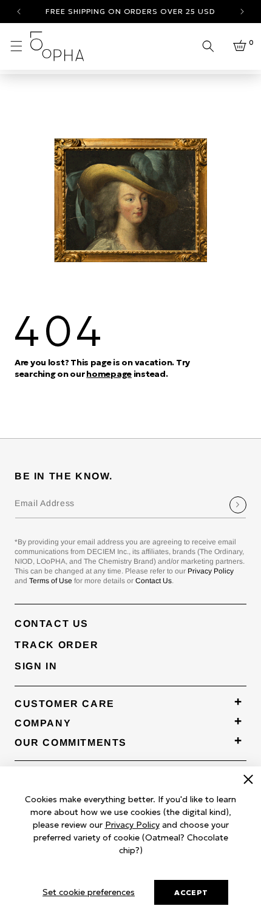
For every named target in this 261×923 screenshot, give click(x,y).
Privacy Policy (211, 571)
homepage (109, 373)
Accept (191, 892)
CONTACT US (52, 623)
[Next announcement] (242, 11)
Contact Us (153, 580)
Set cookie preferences (88, 892)
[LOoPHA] (57, 46)
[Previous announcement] (18, 11)
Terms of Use (50, 580)
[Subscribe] (237, 504)
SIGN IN (36, 666)
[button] (16, 46)
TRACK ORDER (57, 645)
